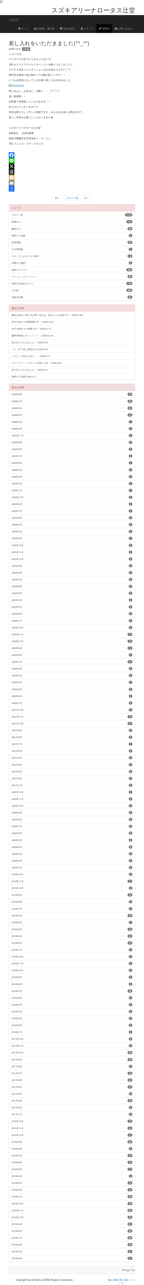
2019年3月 (71, 936)
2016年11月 (71, 1128)
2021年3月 (71, 771)
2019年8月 (71, 901)
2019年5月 (71, 922)
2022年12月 (71, 627)
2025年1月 (71, 490)
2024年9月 (71, 504)
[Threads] (72, 172)
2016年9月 (71, 1141)
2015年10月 (71, 1217)
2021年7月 (71, 744)
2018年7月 (71, 991)
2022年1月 (71, 703)
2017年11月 (71, 1045)
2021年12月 (71, 709)
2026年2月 (71, 428)
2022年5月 (71, 675)
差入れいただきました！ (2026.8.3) (30, 369)
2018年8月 (71, 984)
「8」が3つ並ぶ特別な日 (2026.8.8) (30, 349)
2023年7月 (71, 579)
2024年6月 (71, 517)
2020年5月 (71, 840)
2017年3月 (71, 1100)
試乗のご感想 (71, 263)
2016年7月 (71, 1155)
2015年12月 (71, 1203)
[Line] (72, 160)
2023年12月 (71, 545)
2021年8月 (71, 737)
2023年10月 (71, 559)
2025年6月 (71, 462)
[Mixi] (72, 177)
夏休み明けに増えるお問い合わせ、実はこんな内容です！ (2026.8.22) (47, 315)
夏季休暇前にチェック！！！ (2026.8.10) (32, 335)
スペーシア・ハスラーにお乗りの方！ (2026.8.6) (36, 362)
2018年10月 (71, 970)
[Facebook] (72, 155)
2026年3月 (71, 421)
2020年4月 (71, 847)
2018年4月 (71, 1011)
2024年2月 (71, 538)
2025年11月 (71, 435)
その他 (71, 290)
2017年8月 (71, 1066)
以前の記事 (71, 297)
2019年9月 (71, 894)
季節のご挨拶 (71, 235)
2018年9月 (71, 977)
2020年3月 (71, 853)
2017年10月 (71, 1052)
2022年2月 (71, 696)
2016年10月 (71, 1135)
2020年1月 (71, 867)
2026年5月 (71, 415)
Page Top (129, 1270)
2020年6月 (71, 833)
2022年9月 (71, 648)
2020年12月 (71, 792)
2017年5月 (71, 1087)
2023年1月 (71, 620)
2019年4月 (71, 929)
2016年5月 (71, 1169)
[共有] (72, 189)
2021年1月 (71, 785)
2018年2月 (71, 1025)
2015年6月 (71, 1244)
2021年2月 (71, 778)
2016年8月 (71, 1148)
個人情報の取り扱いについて (121, 1281)
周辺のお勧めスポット (71, 283)
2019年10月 (71, 888)
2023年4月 (71, 600)
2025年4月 (71, 469)
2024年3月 (71, 531)
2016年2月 (71, 1189)
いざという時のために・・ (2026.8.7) (31, 356)
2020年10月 (71, 805)
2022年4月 (71, 682)
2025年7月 (71, 456)
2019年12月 (71, 874)
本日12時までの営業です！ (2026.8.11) (31, 328)
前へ (57, 198)
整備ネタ (71, 221)
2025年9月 (71, 442)
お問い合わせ (125, 28)
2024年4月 (71, 524)
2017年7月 (71, 1073)
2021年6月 (71, 750)
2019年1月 (71, 949)
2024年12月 (71, 497)
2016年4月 (71, 1176)
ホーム (25, 28)
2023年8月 (71, 572)
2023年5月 (71, 593)
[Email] (72, 183)
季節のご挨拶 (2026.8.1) (24, 376)
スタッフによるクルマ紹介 (71, 256)
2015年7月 (71, 1237)
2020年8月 (71, 819)
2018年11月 (71, 963)
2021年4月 (71, 764)
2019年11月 (71, 881)
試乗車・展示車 (46, 28)
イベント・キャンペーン (71, 276)
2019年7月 (71, 908)
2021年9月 (71, 730)
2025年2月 (71, 483)
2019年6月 (71, 915)
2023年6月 (71, 586)
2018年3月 (71, 1018)
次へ (86, 198)
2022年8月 (71, 655)
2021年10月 (71, 723)
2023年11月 (71, 552)
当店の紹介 (68, 28)
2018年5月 (71, 1004)
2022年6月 (71, 668)
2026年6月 (71, 408)
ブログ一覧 (72, 198)
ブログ (105, 28)
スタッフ (88, 28)
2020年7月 (71, 826)
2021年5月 (71, 757)
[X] (72, 166)
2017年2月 (71, 1107)
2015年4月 (71, 1258)
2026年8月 (71, 394)
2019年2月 (71, 943)
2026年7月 (71, 401)
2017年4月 (71, 1093)
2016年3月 (71, 1182)
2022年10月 (71, 641)
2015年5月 (71, 1251)
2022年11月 (71, 634)
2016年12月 (71, 1121)
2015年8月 (71, 1231)
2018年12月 (71, 956)
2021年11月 (71, 716)
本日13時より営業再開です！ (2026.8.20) (33, 321)
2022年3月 (71, 689)
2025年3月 (71, 476)
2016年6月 (71, 1162)
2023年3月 (71, 606)
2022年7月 (71, 661)
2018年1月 (71, 1032)
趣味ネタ (71, 228)
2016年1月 (71, 1196)
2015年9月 (71, 1224)
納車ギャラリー (71, 269)
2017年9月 (71, 1059)
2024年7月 (71, 511)
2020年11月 (71, 799)
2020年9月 (71, 812)
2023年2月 (71, 613)
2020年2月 (71, 860)
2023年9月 (71, 565)
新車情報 (71, 242)
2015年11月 (71, 1210)
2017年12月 (71, 1038)
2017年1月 (71, 1114)
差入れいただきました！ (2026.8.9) (30, 342)
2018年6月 (71, 997)
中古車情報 (71, 249)
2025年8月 (71, 449)
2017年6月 (71, 1080)
